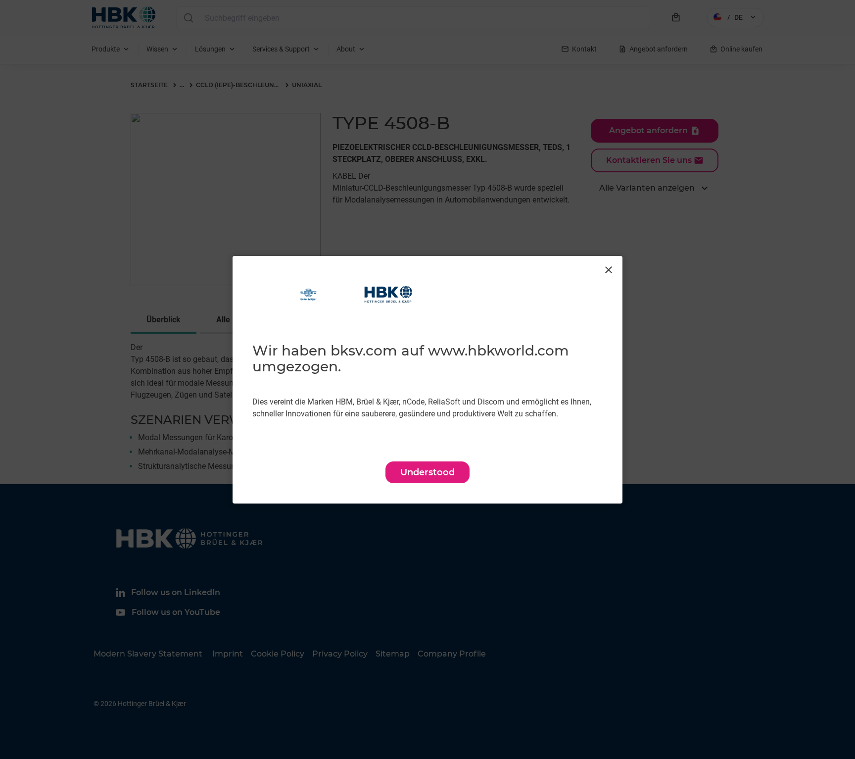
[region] (427, 380)
